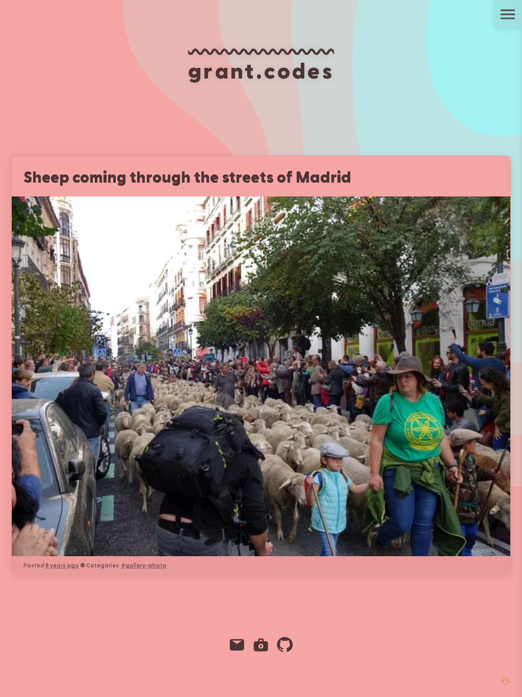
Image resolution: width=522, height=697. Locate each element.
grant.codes (261, 69)
